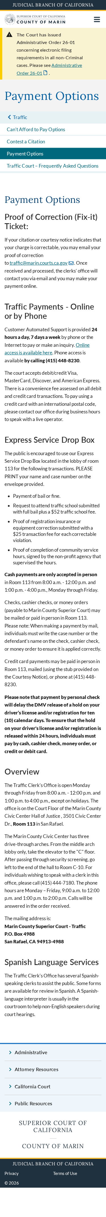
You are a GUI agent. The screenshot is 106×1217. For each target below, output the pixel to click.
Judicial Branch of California (53, 5)
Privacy (12, 1173)
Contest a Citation (26, 141)
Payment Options (25, 154)
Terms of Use (65, 1173)
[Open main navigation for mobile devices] (97, 19)
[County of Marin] (35, 23)
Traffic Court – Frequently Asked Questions (52, 166)
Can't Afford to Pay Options (36, 129)
